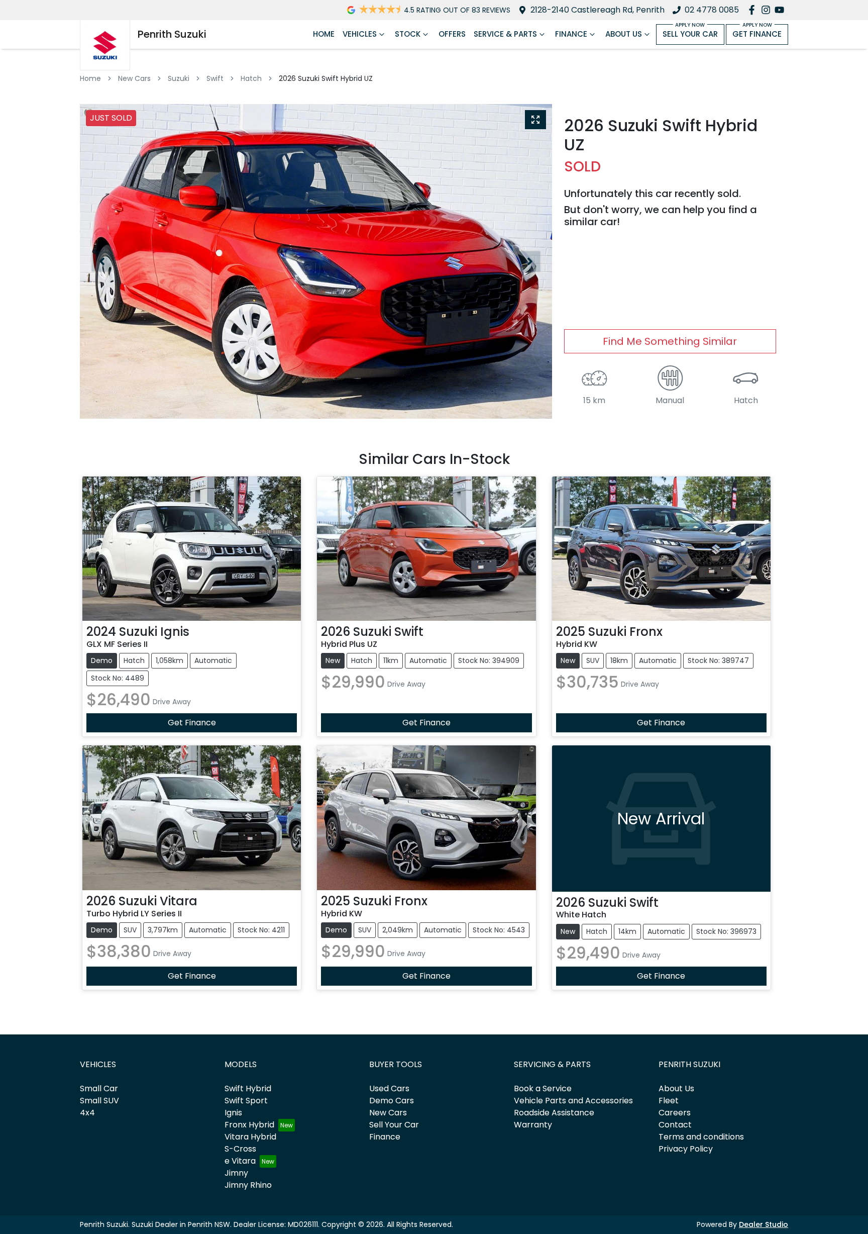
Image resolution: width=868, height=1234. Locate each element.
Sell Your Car (690, 34)
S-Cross (240, 1149)
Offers (452, 34)
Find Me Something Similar (670, 341)
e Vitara (240, 1161)
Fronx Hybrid (249, 1124)
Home (324, 34)
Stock (407, 34)
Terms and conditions (701, 1137)
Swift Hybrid (248, 1088)
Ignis (233, 1112)
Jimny (236, 1173)
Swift (215, 78)
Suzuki (178, 78)
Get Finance (757, 34)
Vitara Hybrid (250, 1137)
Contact (675, 1124)
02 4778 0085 (712, 10)
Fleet (669, 1100)
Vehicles (360, 34)
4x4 (87, 1112)
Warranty (533, 1124)
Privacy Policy (686, 1149)
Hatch (251, 78)
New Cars (134, 78)
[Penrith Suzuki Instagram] (768, 10)
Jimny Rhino (248, 1185)
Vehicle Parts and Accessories (573, 1100)
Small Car (99, 1088)
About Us (623, 34)
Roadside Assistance (554, 1112)
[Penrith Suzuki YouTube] (781, 10)
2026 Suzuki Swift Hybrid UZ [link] (326, 78)
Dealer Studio (763, 1224)
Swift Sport (246, 1100)
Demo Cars (391, 1100)
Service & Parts (505, 34)
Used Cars (389, 1088)
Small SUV (99, 1100)
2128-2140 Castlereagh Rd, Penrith (597, 10)
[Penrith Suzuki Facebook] (754, 10)
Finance (571, 34)
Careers (675, 1112)
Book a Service (543, 1088)
